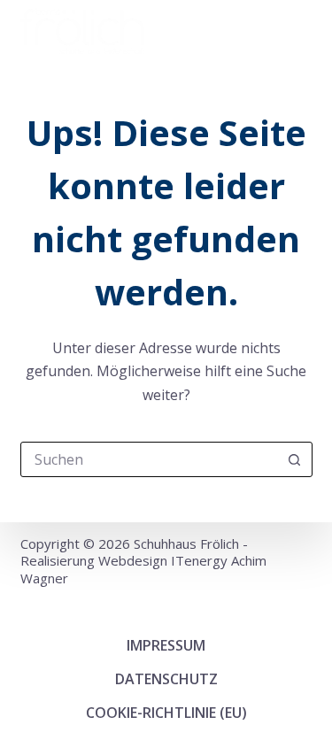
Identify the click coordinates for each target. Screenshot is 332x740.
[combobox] (149, 459)
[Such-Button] (295, 459)
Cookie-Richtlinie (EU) (166, 712)
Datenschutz (166, 679)
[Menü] (305, 31)
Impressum (166, 645)
